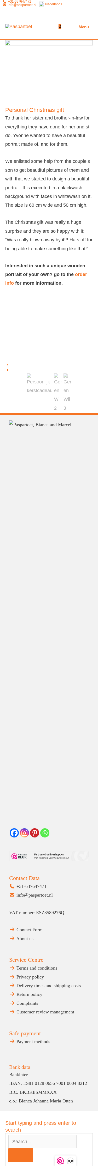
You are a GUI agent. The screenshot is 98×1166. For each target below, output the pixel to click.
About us (24, 938)
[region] (49, 354)
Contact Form (29, 929)
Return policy (28, 994)
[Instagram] (24, 832)
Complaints (26, 1003)
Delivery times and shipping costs (48, 985)
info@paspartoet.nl (21, 5)
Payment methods (32, 1041)
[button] (49, 364)
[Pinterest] (34, 832)
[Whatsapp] (44, 832)
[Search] (20, 1155)
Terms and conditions (36, 968)
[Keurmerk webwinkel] (49, 856)
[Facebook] (14, 832)
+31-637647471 (31, 886)
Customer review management (44, 1011)
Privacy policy (29, 977)
